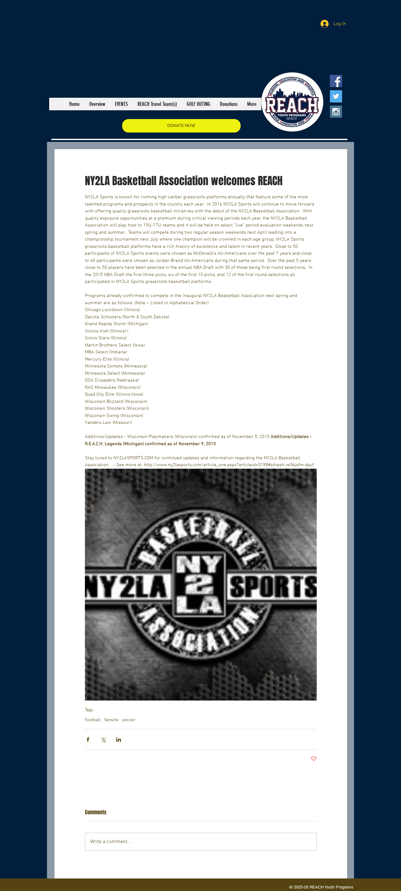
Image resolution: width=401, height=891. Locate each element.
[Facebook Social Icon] (336, 81)
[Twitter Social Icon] (336, 96)
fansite (111, 720)
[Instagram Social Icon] (336, 112)
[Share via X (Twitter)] (103, 739)
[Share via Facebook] (88, 739)
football (93, 720)
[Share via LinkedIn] (119, 739)
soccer (129, 720)
